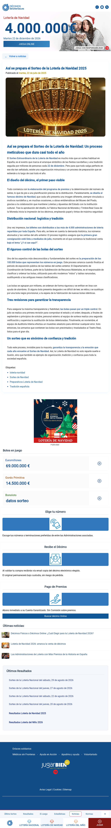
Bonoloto (10, 495)
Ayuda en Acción (48, 754)
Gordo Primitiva (14, 477)
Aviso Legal (45, 789)
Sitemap (67, 789)
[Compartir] (97, 7)
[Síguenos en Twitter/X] (107, 7)
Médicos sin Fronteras (24, 754)
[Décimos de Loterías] (9, 823)
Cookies (57, 789)
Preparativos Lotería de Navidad (26, 382)
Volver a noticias (15, 56)
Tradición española (19, 386)
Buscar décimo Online (55, 616)
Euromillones (13, 460)
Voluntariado (90, 754)
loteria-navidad (17, 372)
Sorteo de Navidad (19, 377)
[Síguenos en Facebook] (102, 7)
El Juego (44, 814)
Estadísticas (59, 814)
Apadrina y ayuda (70, 754)
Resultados (28, 814)
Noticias (75, 814)
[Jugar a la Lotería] (99, 823)
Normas (89, 814)
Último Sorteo (10, 814)
